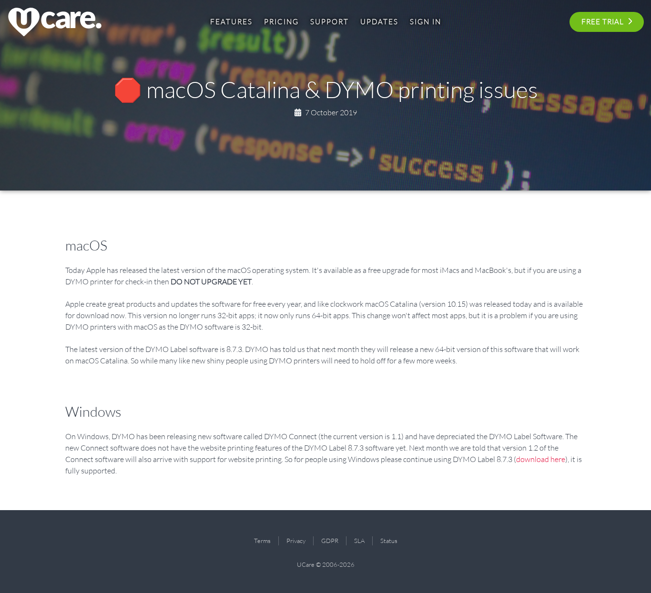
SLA (359, 540)
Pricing (281, 21)
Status (388, 540)
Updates (379, 21)
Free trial (602, 21)
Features (231, 21)
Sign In (425, 21)
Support (329, 21)
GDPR (329, 540)
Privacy (295, 540)
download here (540, 459)
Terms (262, 540)
